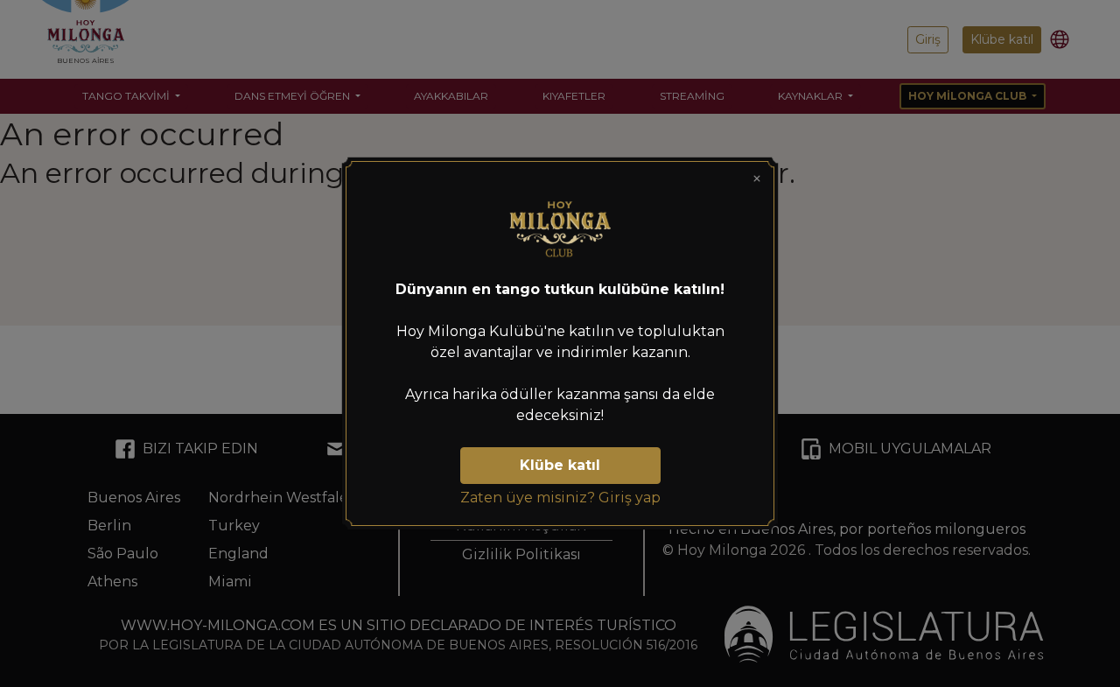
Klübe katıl (560, 465)
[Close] (757, 179)
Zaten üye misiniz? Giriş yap (560, 497)
